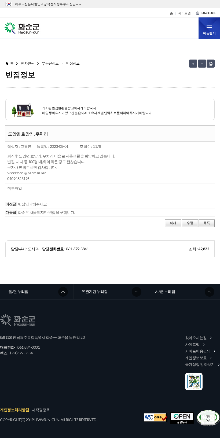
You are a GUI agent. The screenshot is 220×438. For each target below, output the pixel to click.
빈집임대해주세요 (32, 204)
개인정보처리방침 (14, 410)
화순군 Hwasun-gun (22, 27)
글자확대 (193, 64)
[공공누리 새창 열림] (182, 418)
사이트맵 (184, 13)
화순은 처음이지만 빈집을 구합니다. (46, 212)
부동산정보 (50, 63)
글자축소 (202, 64)
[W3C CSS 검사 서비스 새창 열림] (155, 417)
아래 (208, 416)
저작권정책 (41, 410)
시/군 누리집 (165, 291)
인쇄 (211, 64)
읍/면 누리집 (18, 291)
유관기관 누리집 (95, 291)
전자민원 (27, 63)
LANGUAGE (208, 13)
